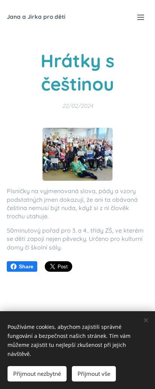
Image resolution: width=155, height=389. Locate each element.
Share (26, 266)
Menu (140, 16)
